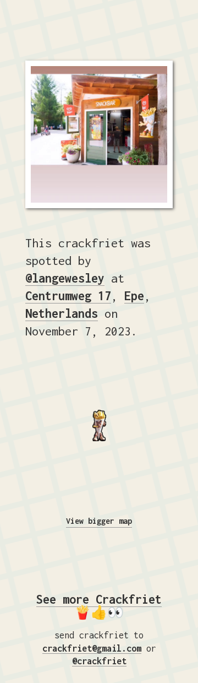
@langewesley (65, 278)
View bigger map (99, 520)
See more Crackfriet (99, 599)
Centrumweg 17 (68, 296)
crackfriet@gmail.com (91, 648)
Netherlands (61, 313)
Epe (134, 296)
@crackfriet (99, 661)
